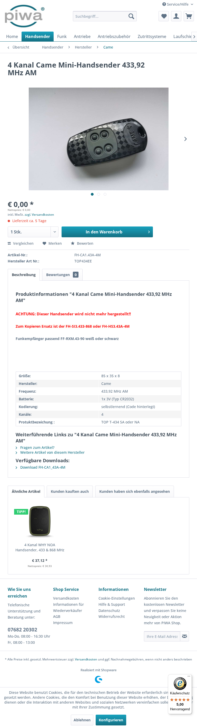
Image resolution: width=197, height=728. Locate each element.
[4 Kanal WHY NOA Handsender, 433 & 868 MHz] (39, 522)
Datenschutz (109, 610)
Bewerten (84, 243)
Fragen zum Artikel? (36, 447)
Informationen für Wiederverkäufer (68, 607)
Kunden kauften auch (70, 491)
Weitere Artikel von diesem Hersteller (52, 452)
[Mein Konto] (176, 16)
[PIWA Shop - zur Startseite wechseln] (24, 16)
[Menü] (189, 677)
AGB (56, 616)
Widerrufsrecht (111, 616)
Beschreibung (24, 274)
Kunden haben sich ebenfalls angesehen (134, 491)
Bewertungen (61, 274)
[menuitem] (105, 16)
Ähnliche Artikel (26, 491)
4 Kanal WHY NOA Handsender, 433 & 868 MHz (39, 547)
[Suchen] (131, 16)
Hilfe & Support (111, 604)
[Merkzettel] (164, 16)
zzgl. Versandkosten (39, 214)
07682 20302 (22, 629)
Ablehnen (82, 719)
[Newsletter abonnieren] (184, 636)
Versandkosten (66, 598)
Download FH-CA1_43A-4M (42, 467)
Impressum (63, 622)
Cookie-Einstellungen (116, 598)
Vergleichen (23, 243)
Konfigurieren (111, 719)
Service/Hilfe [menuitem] (178, 4)
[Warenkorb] (189, 16)
